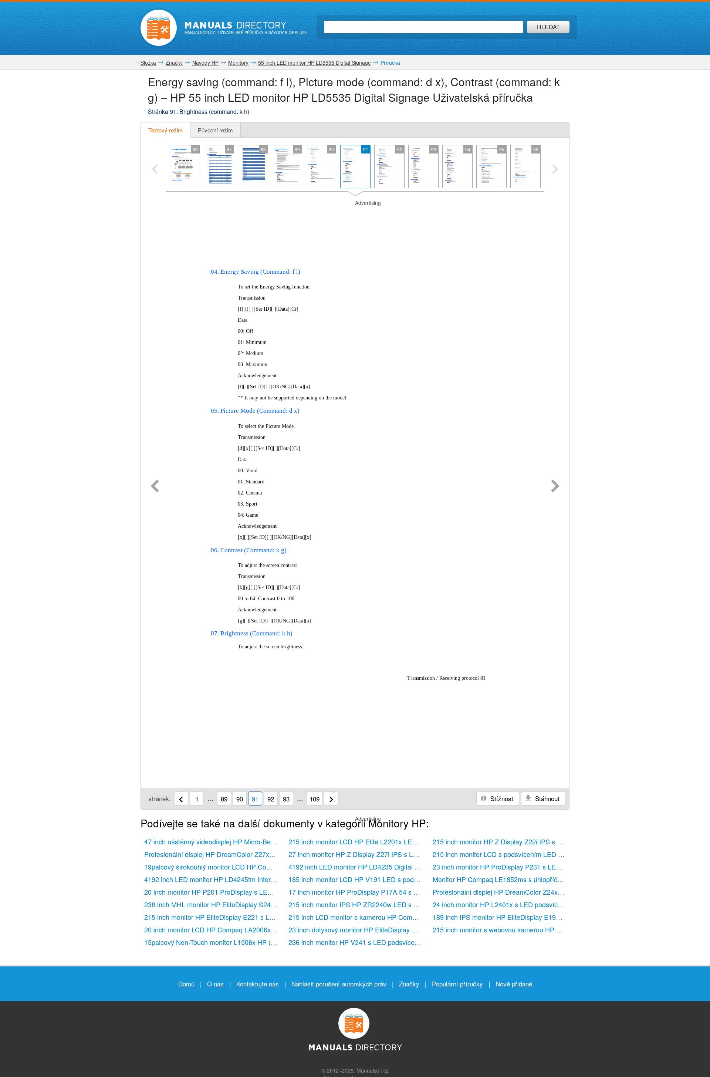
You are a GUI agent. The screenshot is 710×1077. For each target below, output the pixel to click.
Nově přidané (514, 983)
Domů (186, 983)
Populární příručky (457, 983)
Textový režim (165, 130)
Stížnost (500, 798)
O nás (215, 983)
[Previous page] (154, 487)
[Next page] (555, 487)
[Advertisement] (355, 216)
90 (239, 798)
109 (315, 798)
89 (224, 798)
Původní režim (215, 130)
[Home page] (158, 27)
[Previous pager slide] (154, 169)
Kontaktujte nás (257, 983)
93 (286, 798)
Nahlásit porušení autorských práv (338, 983)
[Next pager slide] (555, 169)
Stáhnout (546, 798)
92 (270, 798)
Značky (409, 983)
